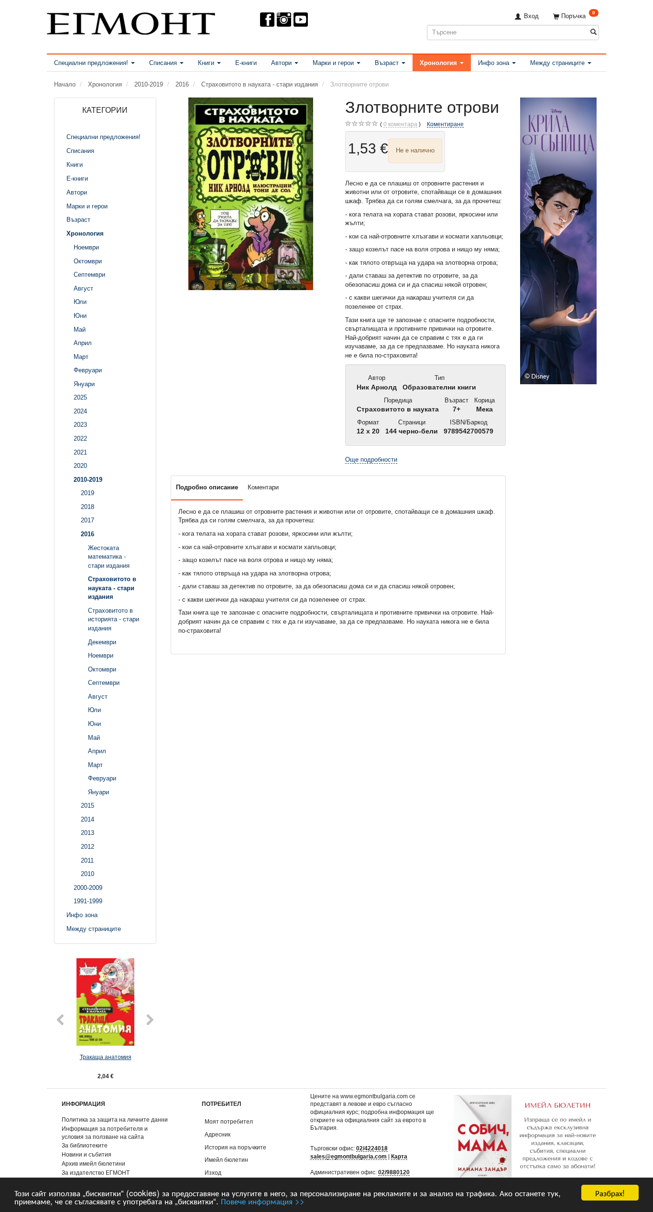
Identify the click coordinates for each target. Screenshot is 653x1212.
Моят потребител (229, 1121)
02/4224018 (372, 1148)
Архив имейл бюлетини (93, 1163)
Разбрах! (610, 1193)
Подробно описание (207, 487)
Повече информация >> (263, 1201)
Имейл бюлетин (226, 1160)
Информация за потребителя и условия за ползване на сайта (105, 1132)
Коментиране (445, 124)
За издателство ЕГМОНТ (96, 1172)
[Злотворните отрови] (251, 193)
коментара (400, 124)
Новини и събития (86, 1154)
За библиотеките (85, 1145)
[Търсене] (593, 32)
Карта (399, 1156)
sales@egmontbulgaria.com (348, 1156)
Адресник (217, 1134)
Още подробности (371, 459)
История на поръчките (235, 1147)
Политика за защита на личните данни (115, 1119)
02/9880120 (394, 1172)
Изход (213, 1172)
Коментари (263, 487)
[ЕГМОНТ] (131, 21)
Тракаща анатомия (105, 1057)
